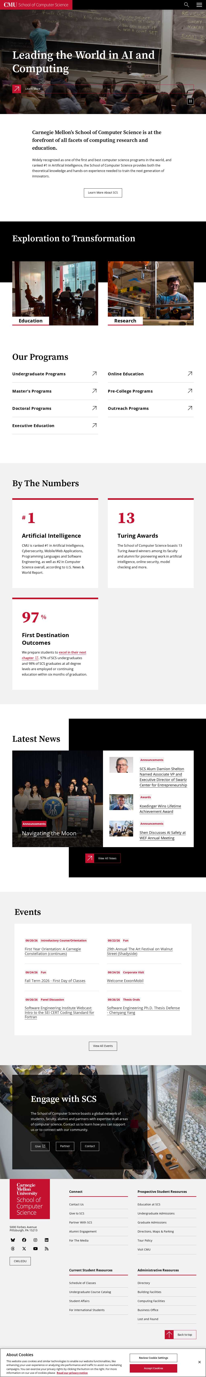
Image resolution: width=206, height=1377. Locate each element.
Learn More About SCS (103, 192)
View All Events (103, 1046)
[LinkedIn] (46, 1240)
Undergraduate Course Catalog (90, 1292)
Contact (90, 1146)
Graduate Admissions (152, 1222)
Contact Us (76, 1204)
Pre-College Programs (130, 391)
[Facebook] (24, 1240)
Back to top (185, 1335)
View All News (107, 858)
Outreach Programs (128, 408)
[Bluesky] (13, 1240)
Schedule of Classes (82, 1283)
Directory (144, 1283)
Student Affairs (79, 1301)
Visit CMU (144, 1249)
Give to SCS (76, 1213)
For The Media (79, 1240)
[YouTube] (35, 1248)
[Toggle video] (190, 101)
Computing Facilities (151, 1301)
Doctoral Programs (32, 408)
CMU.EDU (20, 1261)
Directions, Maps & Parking (156, 1231)
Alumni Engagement (83, 1231)
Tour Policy (145, 1240)
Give (38, 1146)
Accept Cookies (153, 1368)
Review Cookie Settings (153, 1358)
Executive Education (33, 425)
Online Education (126, 374)
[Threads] (13, 1248)
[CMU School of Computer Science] (36, 5)
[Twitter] (24, 1248)
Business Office (148, 1310)
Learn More (32, 89)
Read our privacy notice (72, 1373)
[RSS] (46, 1248)
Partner (65, 1146)
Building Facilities (149, 1292)
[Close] (199, 1362)
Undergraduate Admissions (156, 1213)
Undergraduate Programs (39, 374)
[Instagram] (35, 1240)
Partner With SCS (80, 1222)
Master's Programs (32, 391)
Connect (75, 1192)
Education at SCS (149, 1204)
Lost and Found (148, 1319)
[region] (103, 1362)
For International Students (87, 1310)
